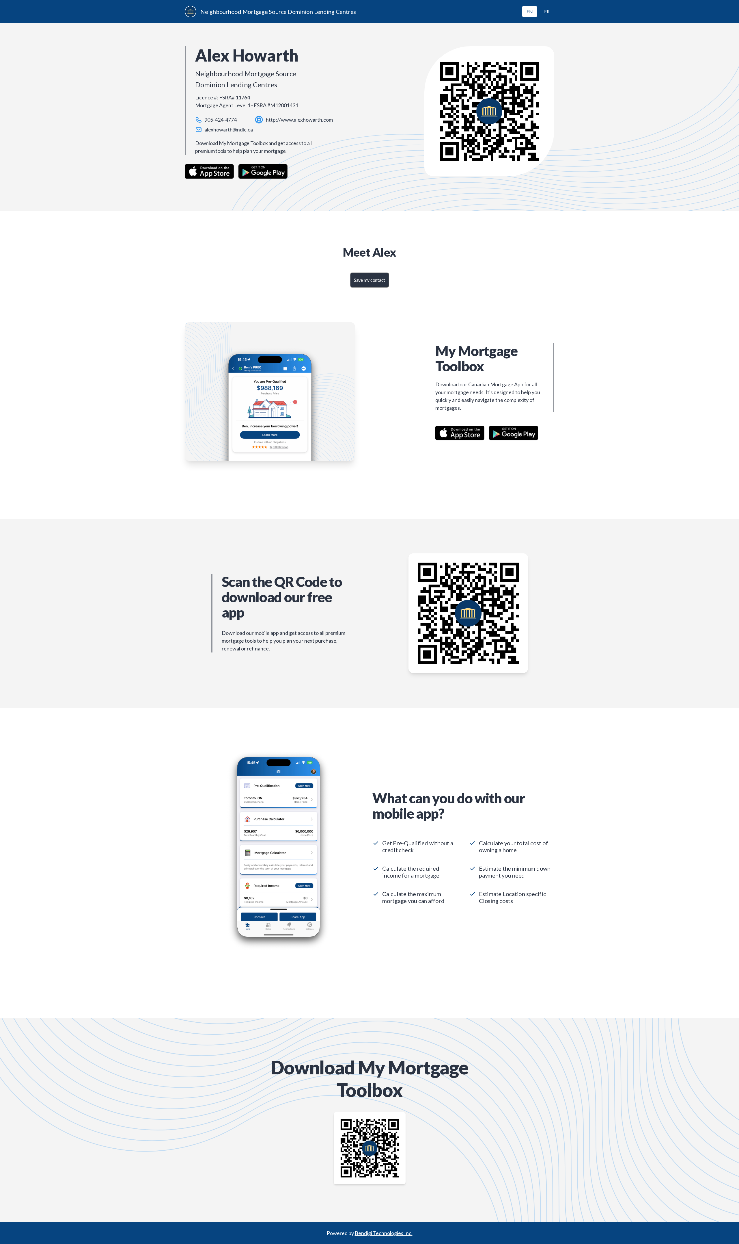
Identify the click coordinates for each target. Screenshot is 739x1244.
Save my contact (369, 280)
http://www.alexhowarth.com (299, 119)
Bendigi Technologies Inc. (384, 1233)
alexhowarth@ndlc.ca (228, 129)
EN (530, 11)
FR (547, 11)
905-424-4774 (220, 119)
